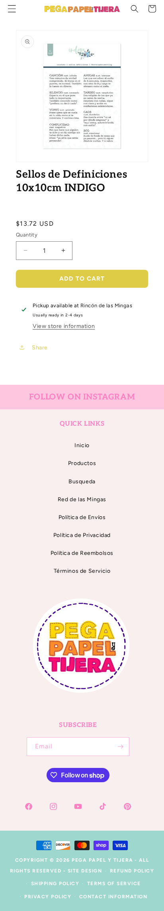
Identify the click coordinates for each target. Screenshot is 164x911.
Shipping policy (55, 883)
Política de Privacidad (82, 535)
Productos (82, 463)
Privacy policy (47, 896)
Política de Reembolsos (82, 553)
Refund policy (132, 871)
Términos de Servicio (82, 571)
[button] (134, 8)
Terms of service (114, 883)
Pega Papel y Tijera (102, 860)
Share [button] (40, 347)
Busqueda (82, 481)
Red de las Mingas (82, 499)
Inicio (82, 445)
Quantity (26, 235)
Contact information (113, 896)
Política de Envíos (82, 517)
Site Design (85, 871)
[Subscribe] (120, 746)
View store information (64, 326)
